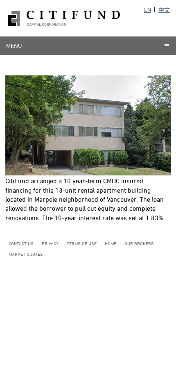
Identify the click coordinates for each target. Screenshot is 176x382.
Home (110, 243)
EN (147, 9)
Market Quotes (26, 254)
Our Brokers (139, 243)
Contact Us (21, 243)
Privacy (50, 243)
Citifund (64, 18)
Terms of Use (82, 243)
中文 (164, 9)
